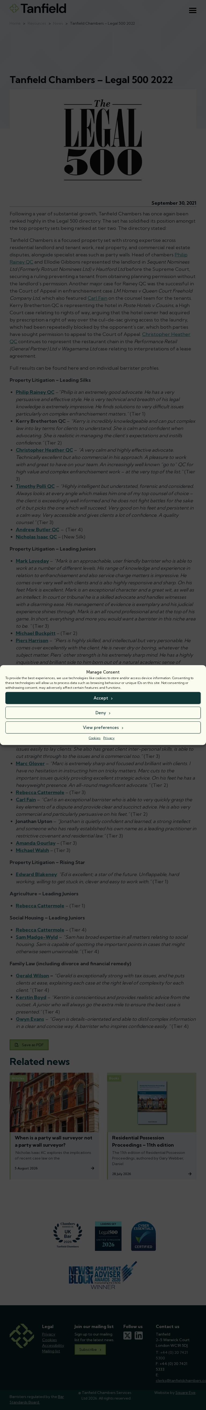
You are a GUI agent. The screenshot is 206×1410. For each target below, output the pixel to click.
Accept (101, 697)
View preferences (101, 727)
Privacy (109, 738)
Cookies (95, 738)
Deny (100, 712)
